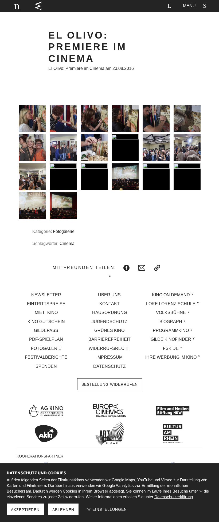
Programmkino (171, 330)
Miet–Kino (46, 312)
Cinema (67, 243)
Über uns (109, 295)
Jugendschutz (109, 321)
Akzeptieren (25, 510)
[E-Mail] (142, 267)
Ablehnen (63, 510)
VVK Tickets (38, 6)
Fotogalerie (64, 231)
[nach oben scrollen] (109, 275)
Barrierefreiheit (109, 339)
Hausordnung (109, 312)
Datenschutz (109, 366)
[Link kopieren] (157, 267)
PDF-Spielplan (46, 339)
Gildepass (46, 330)
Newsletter (46, 295)
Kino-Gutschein (46, 321)
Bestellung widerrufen (109, 384)
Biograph (170, 321)
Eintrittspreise (46, 303)
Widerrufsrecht (109, 348)
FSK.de (171, 348)
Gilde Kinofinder (171, 339)
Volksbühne (171, 312)
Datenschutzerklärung (173, 496)
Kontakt (109, 303)
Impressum (109, 357)
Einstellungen (109, 509)
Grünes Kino (109, 330)
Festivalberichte (46, 357)
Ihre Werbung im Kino (171, 357)
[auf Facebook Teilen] (126, 267)
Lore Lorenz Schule (170, 303)
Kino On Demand (171, 295)
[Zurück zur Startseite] (14, 6)
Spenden (46, 366)
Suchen (169, 6)
